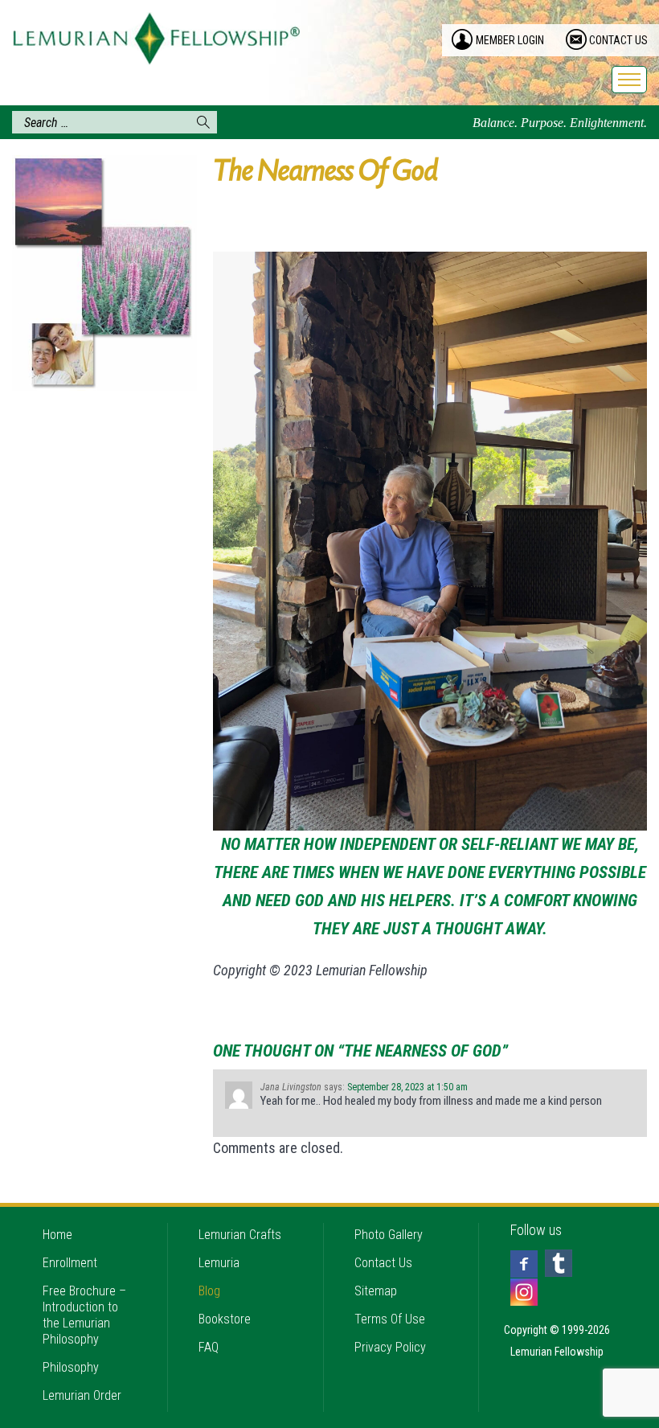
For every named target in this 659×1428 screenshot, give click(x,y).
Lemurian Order (82, 1395)
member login (510, 40)
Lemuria (219, 1262)
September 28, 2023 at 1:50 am (407, 1087)
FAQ (209, 1347)
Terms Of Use (389, 1319)
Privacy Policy (390, 1347)
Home (57, 1234)
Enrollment (70, 1262)
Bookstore (225, 1319)
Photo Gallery (388, 1234)
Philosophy (71, 1367)
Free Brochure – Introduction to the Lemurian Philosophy (84, 1315)
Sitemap (375, 1291)
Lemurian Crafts (240, 1234)
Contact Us (383, 1262)
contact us (618, 40)
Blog (209, 1291)
